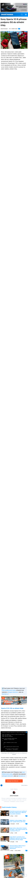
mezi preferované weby (8, 690)
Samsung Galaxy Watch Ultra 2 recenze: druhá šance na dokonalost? (17, 847)
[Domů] (7, 14)
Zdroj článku (24, 785)
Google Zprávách (13, 692)
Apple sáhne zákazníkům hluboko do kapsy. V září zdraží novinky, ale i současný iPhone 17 (18, 829)
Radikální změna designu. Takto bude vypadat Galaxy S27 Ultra (17, 821)
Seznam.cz (5, 694)
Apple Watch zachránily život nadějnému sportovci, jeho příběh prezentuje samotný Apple (18, 838)
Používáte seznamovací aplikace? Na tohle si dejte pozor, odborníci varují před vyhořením (18, 812)
